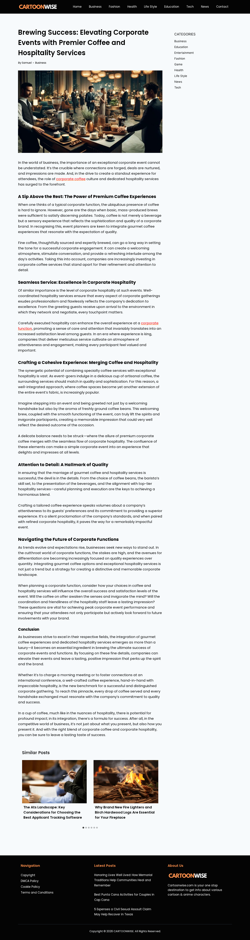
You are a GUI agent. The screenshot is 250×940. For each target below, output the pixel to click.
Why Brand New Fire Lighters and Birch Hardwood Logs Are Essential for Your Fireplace (125, 812)
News (205, 7)
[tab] (83, 828)
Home (77, 7)
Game (178, 64)
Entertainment (184, 52)
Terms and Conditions (37, 892)
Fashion (114, 7)
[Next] (152, 792)
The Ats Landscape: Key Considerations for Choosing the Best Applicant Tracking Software (52, 812)
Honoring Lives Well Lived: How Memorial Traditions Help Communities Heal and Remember (123, 880)
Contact (222, 7)
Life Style (150, 7)
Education (171, 7)
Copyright (28, 875)
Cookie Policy (30, 887)
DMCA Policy (30, 881)
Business (95, 7)
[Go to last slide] (28, 792)
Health (132, 7)
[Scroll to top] (245, 928)
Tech (190, 7)
